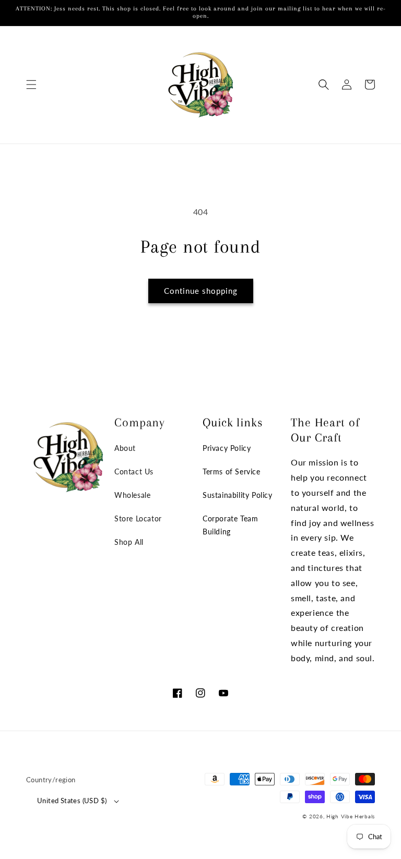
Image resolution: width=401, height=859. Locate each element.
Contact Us (134, 471)
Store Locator (138, 518)
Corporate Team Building (230, 525)
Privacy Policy (227, 448)
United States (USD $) (72, 800)
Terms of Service (232, 471)
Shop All (129, 542)
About (125, 448)
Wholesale (132, 495)
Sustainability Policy (238, 495)
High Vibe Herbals (350, 816)
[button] (31, 84)
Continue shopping (201, 290)
